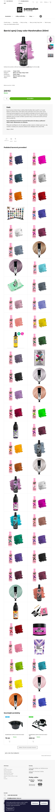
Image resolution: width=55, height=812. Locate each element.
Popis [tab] (8, 107)
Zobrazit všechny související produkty (27, 747)
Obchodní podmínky (8, 774)
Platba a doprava (7, 770)
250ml (15, 77)
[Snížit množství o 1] (8, 99)
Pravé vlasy (16, 74)
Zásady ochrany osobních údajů (11, 776)
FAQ (5, 777)
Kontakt (5, 778)
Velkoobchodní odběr (8, 773)
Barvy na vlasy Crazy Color (20, 72)
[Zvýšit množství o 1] (8, 98)
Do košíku (30, 98)
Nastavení (10, 809)
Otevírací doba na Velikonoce (38, 768)
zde (38, 66)
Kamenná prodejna (8, 769)
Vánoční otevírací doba (36, 771)
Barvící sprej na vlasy (19, 76)
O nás (5, 768)
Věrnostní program (8, 772)
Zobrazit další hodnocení (46, 755)
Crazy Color (16, 71)
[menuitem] (9, 16)
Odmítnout (35, 803)
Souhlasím (44, 803)
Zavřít (10, 135)
